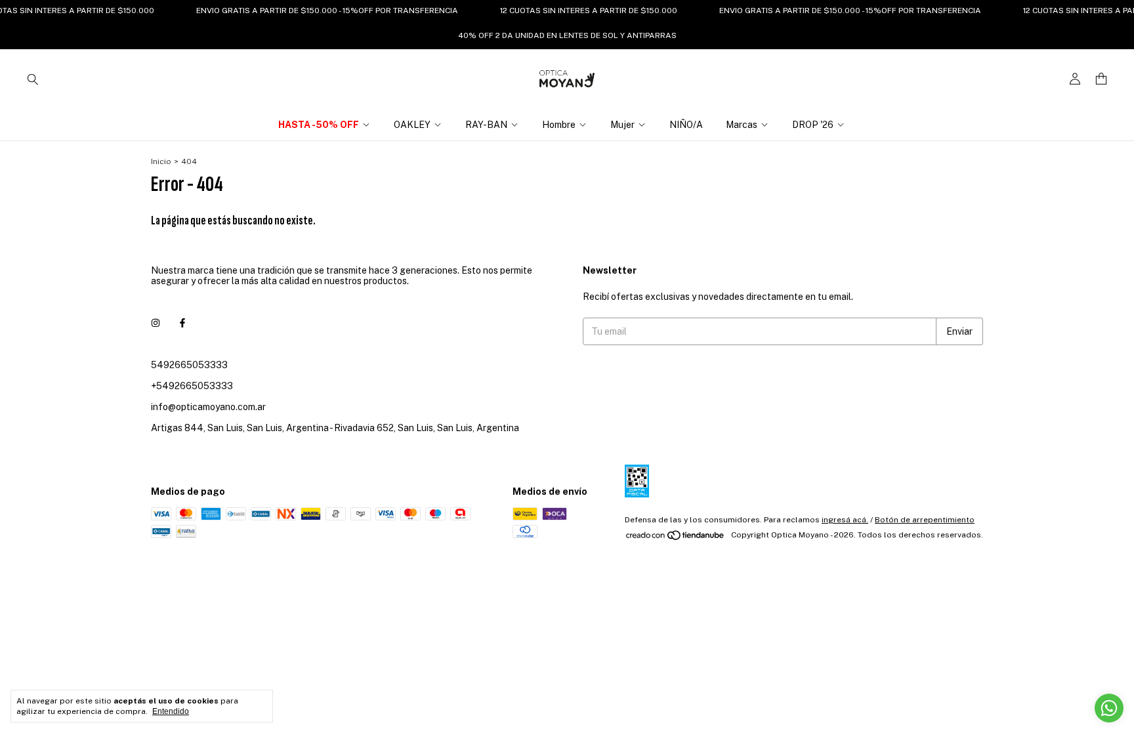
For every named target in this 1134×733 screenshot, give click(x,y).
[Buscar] (32, 78)
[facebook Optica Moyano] (182, 323)
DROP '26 (812, 124)
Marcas (741, 124)
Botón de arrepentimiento (925, 519)
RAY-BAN (486, 124)
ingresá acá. (845, 519)
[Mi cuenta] (1075, 79)
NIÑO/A (686, 124)
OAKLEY (412, 124)
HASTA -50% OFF (318, 124)
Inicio (161, 161)
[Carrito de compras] (1101, 79)
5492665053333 (189, 365)
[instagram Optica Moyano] (155, 323)
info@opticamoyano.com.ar (208, 407)
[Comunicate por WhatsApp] (1109, 708)
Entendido (170, 711)
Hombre (559, 124)
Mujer (622, 124)
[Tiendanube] (675, 538)
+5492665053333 (192, 386)
